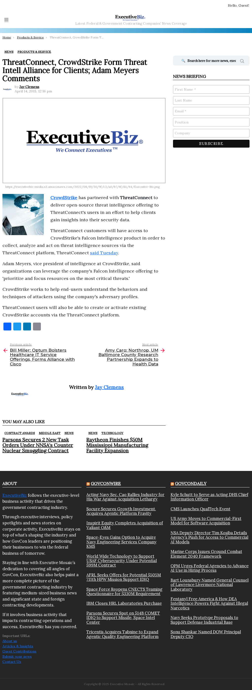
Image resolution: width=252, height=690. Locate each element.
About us (9, 641)
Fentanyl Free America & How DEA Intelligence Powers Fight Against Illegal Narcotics (209, 603)
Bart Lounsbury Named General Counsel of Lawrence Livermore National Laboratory (210, 584)
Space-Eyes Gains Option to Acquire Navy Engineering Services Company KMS (121, 542)
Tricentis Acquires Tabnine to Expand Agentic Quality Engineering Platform (122, 634)
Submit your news (17, 656)
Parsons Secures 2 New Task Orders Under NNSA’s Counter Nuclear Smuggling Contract (37, 444)
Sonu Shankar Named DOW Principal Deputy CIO (206, 634)
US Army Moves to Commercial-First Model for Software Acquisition (206, 520)
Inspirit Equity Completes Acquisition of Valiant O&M (124, 525)
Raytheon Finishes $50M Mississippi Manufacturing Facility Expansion (117, 444)
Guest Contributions (19, 651)
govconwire (106, 483)
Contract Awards (19, 433)
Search (242, 62)
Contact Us (11, 661)
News (69, 433)
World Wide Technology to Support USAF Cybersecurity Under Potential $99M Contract (121, 561)
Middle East (50, 433)
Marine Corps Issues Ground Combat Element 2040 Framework (206, 553)
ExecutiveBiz (14, 495)
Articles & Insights (17, 646)
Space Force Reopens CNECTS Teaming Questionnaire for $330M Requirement (124, 591)
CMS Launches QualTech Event (200, 509)
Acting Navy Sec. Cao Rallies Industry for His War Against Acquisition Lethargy (125, 496)
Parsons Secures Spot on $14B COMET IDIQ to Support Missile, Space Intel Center (123, 617)
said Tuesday (104, 253)
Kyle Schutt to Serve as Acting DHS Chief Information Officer (209, 496)
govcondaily (190, 483)
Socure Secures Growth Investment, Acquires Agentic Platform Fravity (121, 511)
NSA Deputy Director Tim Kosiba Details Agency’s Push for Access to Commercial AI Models (209, 537)
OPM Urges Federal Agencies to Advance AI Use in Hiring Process (210, 568)
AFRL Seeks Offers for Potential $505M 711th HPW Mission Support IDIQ (123, 577)
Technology (112, 433)
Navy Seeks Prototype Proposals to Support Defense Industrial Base (204, 619)
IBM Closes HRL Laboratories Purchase (124, 603)
